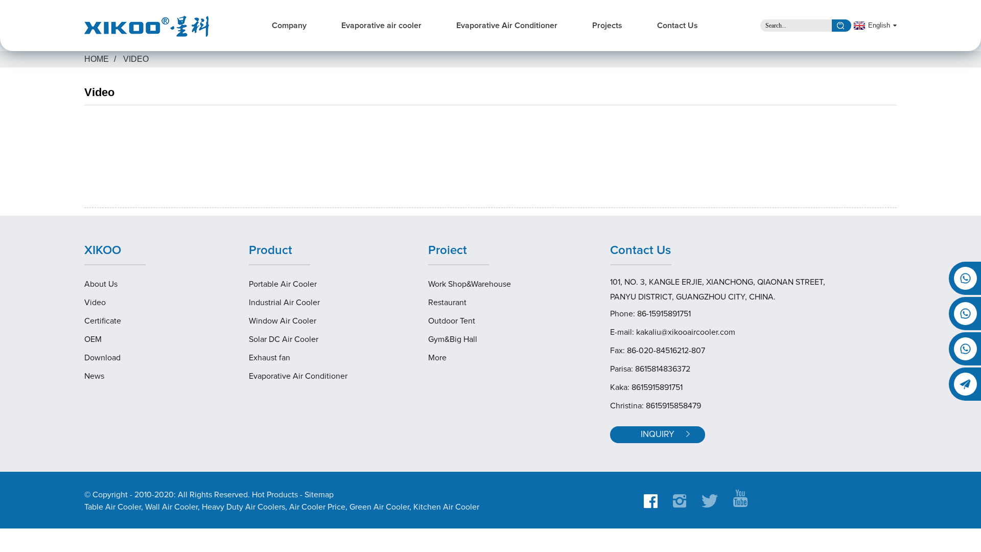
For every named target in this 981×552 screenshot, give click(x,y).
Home (96, 59)
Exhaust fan (269, 358)
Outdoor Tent (451, 321)
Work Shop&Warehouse (469, 284)
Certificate (102, 321)
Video (136, 59)
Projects (607, 25)
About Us (101, 284)
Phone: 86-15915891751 (650, 314)
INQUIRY (657, 434)
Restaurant (447, 302)
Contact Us (677, 25)
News (94, 376)
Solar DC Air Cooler (283, 339)
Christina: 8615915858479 (655, 406)
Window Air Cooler (282, 321)
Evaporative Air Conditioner (506, 25)
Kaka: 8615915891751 (646, 387)
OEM (93, 339)
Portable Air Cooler (283, 284)
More (437, 358)
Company (289, 25)
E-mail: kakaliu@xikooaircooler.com (672, 332)
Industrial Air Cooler (284, 302)
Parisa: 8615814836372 (650, 369)
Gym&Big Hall (452, 339)
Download (102, 358)
